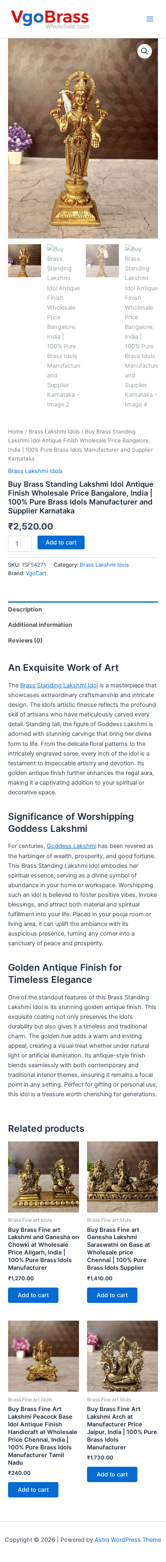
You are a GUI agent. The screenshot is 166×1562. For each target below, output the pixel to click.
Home (15, 431)
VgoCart (36, 573)
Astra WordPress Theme (128, 1539)
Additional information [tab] (40, 624)
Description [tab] (25, 609)
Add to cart (61, 542)
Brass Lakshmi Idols (54, 431)
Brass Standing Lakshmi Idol (59, 685)
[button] (144, 51)
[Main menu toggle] (150, 19)
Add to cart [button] (33, 1295)
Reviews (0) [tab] (25, 640)
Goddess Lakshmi (71, 846)
